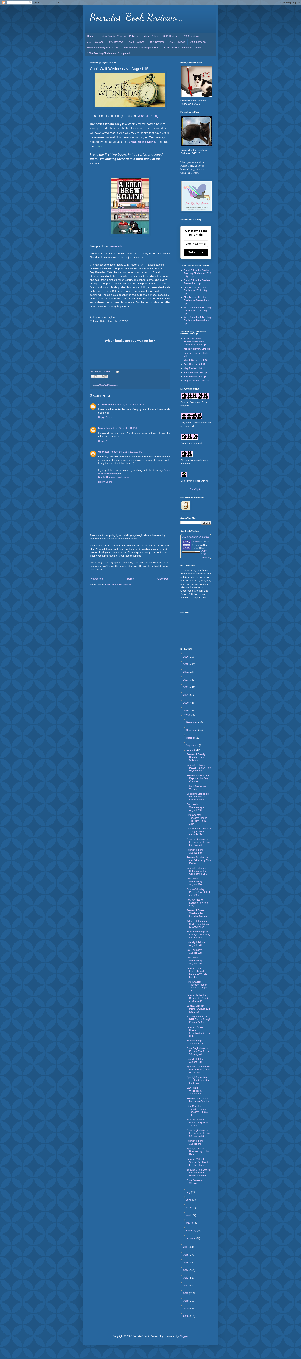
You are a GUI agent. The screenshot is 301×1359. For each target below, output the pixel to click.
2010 (186, 1300)
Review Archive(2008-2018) (102, 47)
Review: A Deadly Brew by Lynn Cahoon (196, 757)
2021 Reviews (95, 41)
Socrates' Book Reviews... (136, 17)
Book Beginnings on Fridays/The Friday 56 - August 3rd (198, 1133)
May (188, 1207)
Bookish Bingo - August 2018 (195, 1042)
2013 (186, 1277)
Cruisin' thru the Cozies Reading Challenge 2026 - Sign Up (197, 273)
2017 (186, 1247)
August (191, 750)
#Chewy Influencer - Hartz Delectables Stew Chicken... (198, 924)
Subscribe (195, 252)
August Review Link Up (196, 380)
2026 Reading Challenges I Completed (108, 53)
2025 (186, 664)
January (191, 1238)
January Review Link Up (197, 348)
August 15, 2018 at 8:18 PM (121, 428)
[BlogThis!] (96, 376)
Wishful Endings (149, 116)
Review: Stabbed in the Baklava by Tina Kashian (199, 860)
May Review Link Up (195, 368)
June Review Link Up (195, 372)
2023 (186, 679)
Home (90, 36)
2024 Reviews (156, 41)
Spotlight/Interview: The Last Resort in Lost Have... (198, 1080)
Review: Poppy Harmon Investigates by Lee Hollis (199, 1031)
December (192, 722)
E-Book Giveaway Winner (196, 787)
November (192, 730)
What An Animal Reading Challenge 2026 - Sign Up (197, 310)
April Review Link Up (195, 364)
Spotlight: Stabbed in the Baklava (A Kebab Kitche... (198, 796)
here (100, 146)
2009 (186, 1308)
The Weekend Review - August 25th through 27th (199, 831)
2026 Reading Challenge (195, 536)
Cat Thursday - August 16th (195, 951)
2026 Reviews (198, 41)
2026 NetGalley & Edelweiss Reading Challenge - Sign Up (195, 341)
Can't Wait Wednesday (108, 385)
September (192, 745)
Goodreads (115, 246)
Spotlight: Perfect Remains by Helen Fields (198, 1151)
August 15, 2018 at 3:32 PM (128, 404)
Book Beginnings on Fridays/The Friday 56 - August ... (198, 842)
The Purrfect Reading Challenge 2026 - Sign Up (196, 290)
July (188, 1192)
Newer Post (97, 578)
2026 (186, 656)
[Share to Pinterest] (106, 376)
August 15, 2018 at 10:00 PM (127, 451)
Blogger (183, 1336)
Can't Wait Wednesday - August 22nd (195, 881)
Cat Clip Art (196, 489)
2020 (186, 702)
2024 (186, 672)
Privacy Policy (150, 36)
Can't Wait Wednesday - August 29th (195, 807)
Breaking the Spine (141, 141)
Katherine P (105, 404)
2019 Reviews (170, 36)
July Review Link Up (195, 376)
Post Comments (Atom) (118, 584)
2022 (186, 687)
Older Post (163, 578)
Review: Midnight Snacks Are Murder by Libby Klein (198, 1162)
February (191, 1230)
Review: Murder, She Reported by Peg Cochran (198, 778)
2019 (186, 710)
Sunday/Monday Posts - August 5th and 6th (198, 1122)
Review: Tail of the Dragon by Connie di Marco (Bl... (198, 998)
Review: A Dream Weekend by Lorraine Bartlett (197, 913)
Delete (109, 417)
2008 (186, 1316)
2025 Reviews (177, 41)
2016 (186, 1254)
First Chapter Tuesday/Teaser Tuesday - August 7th (197, 1110)
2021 (186, 695)
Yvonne (195, 541)
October (191, 737)
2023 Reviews (136, 41)
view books (206, 557)
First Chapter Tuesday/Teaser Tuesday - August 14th (197, 986)
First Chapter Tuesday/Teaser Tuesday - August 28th (197, 819)
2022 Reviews (115, 41)
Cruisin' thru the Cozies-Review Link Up (197, 282)
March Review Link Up (196, 359)
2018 (187, 715)
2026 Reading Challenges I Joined (183, 47)
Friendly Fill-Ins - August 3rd (196, 1142)
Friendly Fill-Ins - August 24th (196, 851)
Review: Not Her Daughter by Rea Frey (197, 902)
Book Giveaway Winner (195, 1182)
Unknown (104, 451)
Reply (101, 417)
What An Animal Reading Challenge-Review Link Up (197, 320)
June (189, 1199)
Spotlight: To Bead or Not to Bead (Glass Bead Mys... (198, 1069)
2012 (186, 1285)
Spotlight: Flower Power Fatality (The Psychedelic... (199, 767)
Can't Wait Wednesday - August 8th (195, 1090)
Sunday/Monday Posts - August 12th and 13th (199, 1008)
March (190, 1222)
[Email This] (93, 376)
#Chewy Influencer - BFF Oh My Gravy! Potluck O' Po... (198, 1019)
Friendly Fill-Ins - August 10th (196, 1060)
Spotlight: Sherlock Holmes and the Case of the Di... (197, 871)
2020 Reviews (191, 36)
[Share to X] (99, 376)
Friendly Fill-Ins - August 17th (196, 944)
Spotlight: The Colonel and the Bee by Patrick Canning (199, 1172)
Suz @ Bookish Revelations (113, 477)
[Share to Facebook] (103, 376)
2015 (186, 1262)
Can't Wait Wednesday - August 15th (195, 960)
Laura (101, 428)
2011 (186, 1293)
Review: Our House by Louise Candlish (198, 1100)
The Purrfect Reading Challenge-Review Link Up (196, 300)
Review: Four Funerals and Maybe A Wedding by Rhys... (198, 972)
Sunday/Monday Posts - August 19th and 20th (199, 892)
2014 (186, 1270)
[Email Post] (117, 371)
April (189, 1215)
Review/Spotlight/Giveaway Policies (118, 36)
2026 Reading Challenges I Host (141, 47)
